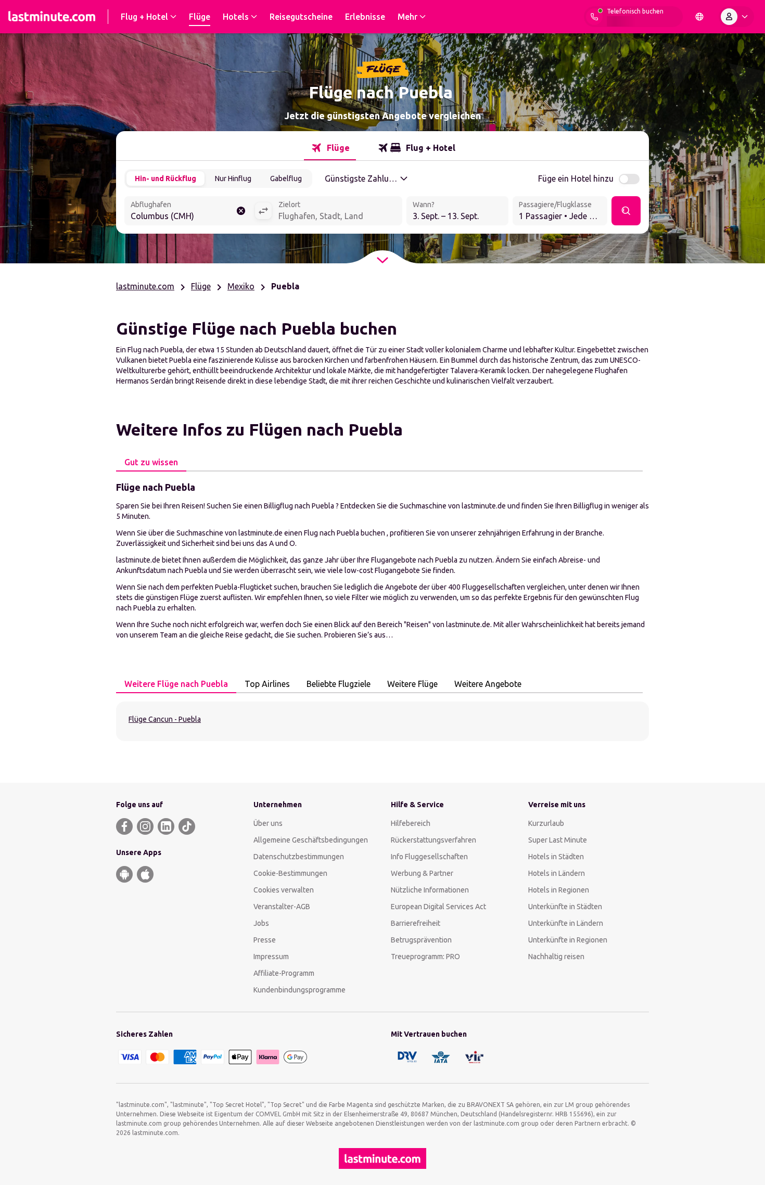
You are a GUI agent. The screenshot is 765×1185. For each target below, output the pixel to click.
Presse (264, 940)
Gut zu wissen (151, 462)
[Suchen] (626, 210)
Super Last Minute (557, 840)
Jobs (261, 923)
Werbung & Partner (422, 873)
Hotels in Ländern (556, 873)
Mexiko (240, 286)
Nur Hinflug (233, 178)
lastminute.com (145, 286)
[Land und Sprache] (699, 16)
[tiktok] (186, 826)
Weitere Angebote (487, 684)
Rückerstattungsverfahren (433, 840)
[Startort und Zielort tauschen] (263, 210)
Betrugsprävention (421, 940)
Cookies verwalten (283, 890)
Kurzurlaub (546, 823)
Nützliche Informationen (430, 890)
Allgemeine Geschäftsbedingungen (310, 840)
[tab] (330, 147)
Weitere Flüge (412, 684)
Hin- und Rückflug (165, 178)
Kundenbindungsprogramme (299, 990)
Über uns (268, 823)
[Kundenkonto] (736, 16)
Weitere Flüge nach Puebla (176, 684)
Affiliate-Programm (283, 973)
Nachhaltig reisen (556, 956)
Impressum (271, 956)
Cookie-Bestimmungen (290, 873)
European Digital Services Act (438, 906)
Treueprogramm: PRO (425, 956)
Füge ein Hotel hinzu (576, 178)
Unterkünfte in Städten (565, 906)
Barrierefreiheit (415, 923)
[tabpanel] (382, 560)
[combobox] (189, 211)
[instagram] (145, 826)
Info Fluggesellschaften (429, 856)
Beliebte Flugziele (339, 684)
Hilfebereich (410, 823)
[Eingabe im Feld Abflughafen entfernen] (241, 210)
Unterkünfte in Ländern (565, 923)
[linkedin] (166, 826)
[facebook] (124, 826)
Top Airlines (267, 684)
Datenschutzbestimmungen (298, 856)
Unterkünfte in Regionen (567, 940)
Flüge (201, 286)
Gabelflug (286, 178)
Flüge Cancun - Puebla (165, 719)
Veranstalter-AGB (281, 906)
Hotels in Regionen (558, 890)
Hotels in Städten (556, 856)
